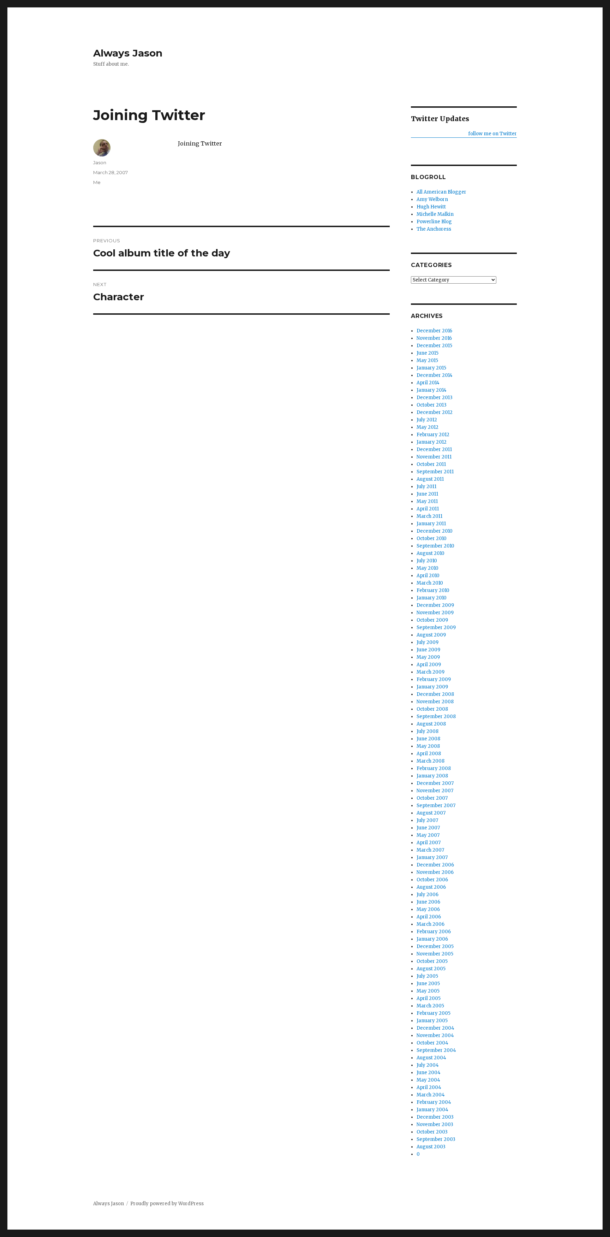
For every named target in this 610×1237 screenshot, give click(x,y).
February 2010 (433, 590)
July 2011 (426, 487)
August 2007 (431, 813)
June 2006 (428, 902)
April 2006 (429, 917)
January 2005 (432, 1021)
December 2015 (434, 346)
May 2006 (428, 909)
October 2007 (432, 798)
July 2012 (427, 420)
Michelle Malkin (435, 214)
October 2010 (432, 538)
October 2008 (432, 709)
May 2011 (427, 501)
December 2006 (435, 865)
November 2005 (435, 954)
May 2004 (428, 1080)
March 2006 (430, 924)
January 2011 (431, 524)
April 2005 (429, 998)
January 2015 (431, 368)
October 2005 (432, 961)
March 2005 (430, 1006)
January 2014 (432, 390)
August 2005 (431, 969)
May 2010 (427, 568)
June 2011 (427, 494)
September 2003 (436, 1139)
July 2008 (427, 731)
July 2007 (427, 820)
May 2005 (428, 991)
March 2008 (430, 761)
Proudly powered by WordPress (167, 1204)
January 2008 (432, 776)
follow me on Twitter (492, 134)
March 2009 (430, 672)
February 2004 (434, 1102)
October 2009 (432, 620)
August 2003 (431, 1147)
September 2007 (436, 806)
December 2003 (435, 1117)
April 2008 (429, 754)
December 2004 (435, 1028)
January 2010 (432, 598)
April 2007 (429, 843)
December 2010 (435, 531)
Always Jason (127, 53)
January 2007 (432, 857)
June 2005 (428, 984)
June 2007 (428, 828)
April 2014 (428, 383)
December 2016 (434, 331)
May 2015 (427, 360)
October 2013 (432, 405)
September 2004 (436, 1050)
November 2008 (435, 702)
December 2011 (434, 449)
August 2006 (431, 887)
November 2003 (435, 1124)
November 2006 (435, 872)
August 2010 (430, 553)
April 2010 (428, 576)
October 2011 (431, 464)
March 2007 (430, 850)
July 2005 (427, 976)
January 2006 (432, 939)
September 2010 (435, 546)
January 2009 (432, 687)
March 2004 (431, 1095)
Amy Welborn (432, 199)
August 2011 (430, 479)
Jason (99, 162)
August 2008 (431, 724)
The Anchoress (434, 229)
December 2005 (435, 946)
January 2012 (432, 442)
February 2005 (433, 1013)
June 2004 (429, 1073)
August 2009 (431, 635)
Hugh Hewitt (431, 207)
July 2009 (427, 642)
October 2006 (432, 880)
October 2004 (432, 1043)
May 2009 (428, 657)
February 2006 (434, 932)
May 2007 (428, 835)
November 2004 (435, 1035)
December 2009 (435, 605)
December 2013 (435, 398)
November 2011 (434, 457)
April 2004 (429, 1087)
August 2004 (431, 1058)
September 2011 (435, 472)
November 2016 (434, 338)
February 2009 (434, 679)
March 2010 (430, 583)
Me (97, 182)
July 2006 (427, 895)
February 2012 (433, 435)
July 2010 (427, 561)
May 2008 (428, 746)
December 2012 (435, 412)
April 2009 (429, 665)
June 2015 (427, 353)
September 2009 (436, 628)
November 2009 (435, 613)
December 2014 (435, 375)
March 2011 (429, 516)
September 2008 (436, 717)
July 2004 (428, 1065)
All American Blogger (441, 192)
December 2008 (435, 694)
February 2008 (434, 768)
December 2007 (435, 783)
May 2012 (427, 427)
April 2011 (428, 509)
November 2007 (435, 791)
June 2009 (428, 650)
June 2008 (428, 739)
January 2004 (432, 1110)
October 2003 (432, 1132)
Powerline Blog (434, 222)
